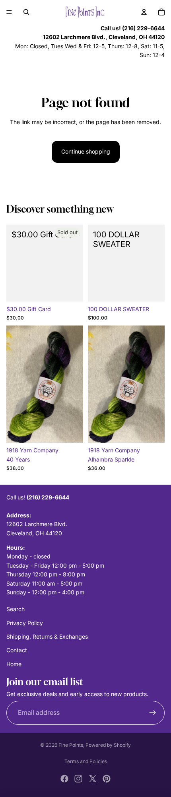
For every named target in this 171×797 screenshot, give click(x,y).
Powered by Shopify (108, 745)
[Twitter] (92, 778)
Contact (16, 650)
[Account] (144, 12)
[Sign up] (152, 712)
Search (15, 609)
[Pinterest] (106, 778)
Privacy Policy (24, 622)
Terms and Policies (85, 761)
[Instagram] (78, 778)
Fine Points (70, 745)
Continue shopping (85, 151)
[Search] (26, 12)
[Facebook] (64, 778)
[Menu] (9, 12)
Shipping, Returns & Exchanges (47, 636)
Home (13, 664)
